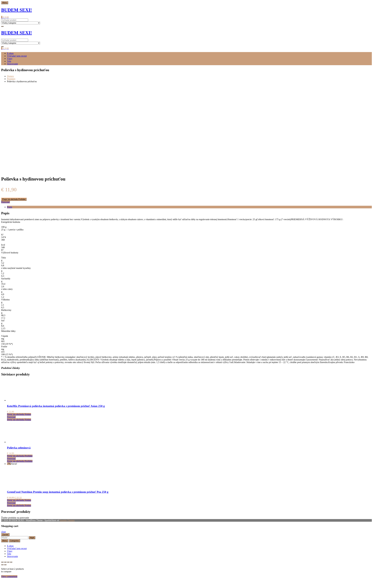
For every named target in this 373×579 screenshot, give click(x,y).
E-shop (10, 53)
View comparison (9, 576)
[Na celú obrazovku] (5, 562)
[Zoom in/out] (2, 562)
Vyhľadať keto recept (17, 56)
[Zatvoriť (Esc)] (11, 562)
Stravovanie (12, 64)
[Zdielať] (8, 562)
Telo (9, 61)
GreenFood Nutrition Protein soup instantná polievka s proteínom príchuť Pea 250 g (57, 491)
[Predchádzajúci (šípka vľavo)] (2, 564)
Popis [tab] (9, 207)
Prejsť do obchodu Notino (19, 414)
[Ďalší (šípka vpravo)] (5, 564)
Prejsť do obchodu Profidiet (13, 199)
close (3, 531)
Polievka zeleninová (19, 447)
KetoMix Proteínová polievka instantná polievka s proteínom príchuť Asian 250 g (56, 406)
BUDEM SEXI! (16, 10)
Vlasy (9, 58)
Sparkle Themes (67, 520)
